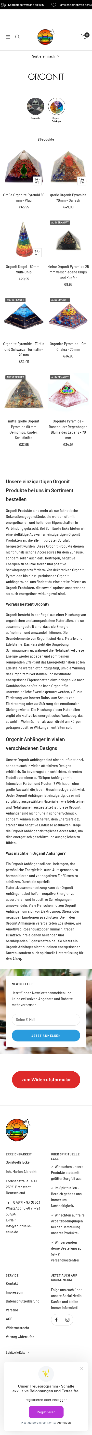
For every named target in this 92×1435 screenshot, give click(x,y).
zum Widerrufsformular (46, 1079)
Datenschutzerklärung (22, 1301)
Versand (12, 1310)
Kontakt (12, 1283)
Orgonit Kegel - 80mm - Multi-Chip (24, 269)
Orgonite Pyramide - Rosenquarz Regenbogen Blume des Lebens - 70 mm (68, 429)
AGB (9, 1319)
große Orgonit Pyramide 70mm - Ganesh (68, 197)
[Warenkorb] (83, 36)
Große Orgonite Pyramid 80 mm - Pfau (23, 197)
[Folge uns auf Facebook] (56, 1319)
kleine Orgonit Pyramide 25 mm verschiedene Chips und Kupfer (68, 272)
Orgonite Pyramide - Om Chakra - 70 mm (68, 346)
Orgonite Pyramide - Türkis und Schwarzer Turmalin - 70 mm (23, 349)
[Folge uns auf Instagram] (67, 1319)
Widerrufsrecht (17, 1328)
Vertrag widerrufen (20, 1337)
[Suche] (17, 37)
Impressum (14, 1292)
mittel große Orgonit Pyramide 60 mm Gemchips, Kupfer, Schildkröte (23, 429)
